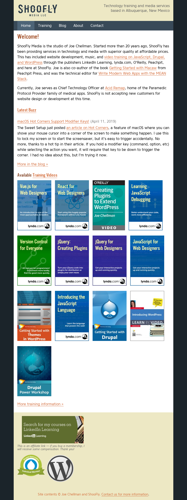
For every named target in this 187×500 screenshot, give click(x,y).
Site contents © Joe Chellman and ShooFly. (69, 494)
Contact (97, 26)
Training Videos (45, 175)
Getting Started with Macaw (133, 68)
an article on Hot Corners (87, 128)
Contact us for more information (124, 494)
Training (45, 26)
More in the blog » (32, 164)
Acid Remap (115, 88)
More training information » (40, 404)
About (78, 26)
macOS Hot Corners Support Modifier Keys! (53, 121)
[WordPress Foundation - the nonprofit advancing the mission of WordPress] (60, 457)
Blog (62, 26)
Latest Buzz (26, 110)
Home (26, 26)
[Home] (37, 16)
